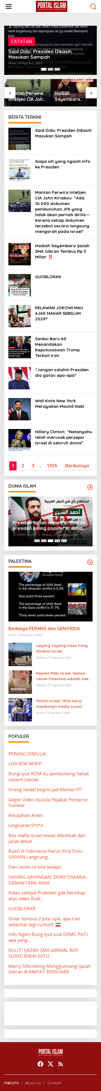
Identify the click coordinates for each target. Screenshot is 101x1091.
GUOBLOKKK (68, 99)
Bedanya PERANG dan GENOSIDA (44, 628)
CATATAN (21, 41)
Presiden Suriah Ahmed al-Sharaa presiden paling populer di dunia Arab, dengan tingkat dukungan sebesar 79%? (49, 526)
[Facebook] (40, 1064)
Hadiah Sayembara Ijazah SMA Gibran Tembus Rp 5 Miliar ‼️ (24, 96)
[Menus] (8, 6)
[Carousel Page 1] (37, 540)
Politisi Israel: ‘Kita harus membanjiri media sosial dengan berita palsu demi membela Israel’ (60, 704)
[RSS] (60, 1064)
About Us (33, 1083)
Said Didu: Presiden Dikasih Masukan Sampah (40, 54)
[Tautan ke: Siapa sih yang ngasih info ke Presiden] (19, 169)
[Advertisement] (53, 1013)
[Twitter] (50, 1064)
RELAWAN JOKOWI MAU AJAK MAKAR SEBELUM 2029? (59, 313)
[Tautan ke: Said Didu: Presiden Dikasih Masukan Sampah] (19, 138)
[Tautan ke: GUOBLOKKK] (19, 285)
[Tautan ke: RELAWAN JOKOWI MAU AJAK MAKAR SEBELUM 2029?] (19, 316)
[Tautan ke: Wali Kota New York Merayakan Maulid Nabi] (19, 409)
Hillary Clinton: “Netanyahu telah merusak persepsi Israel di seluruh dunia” (63, 437)
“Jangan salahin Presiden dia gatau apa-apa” (62, 372)
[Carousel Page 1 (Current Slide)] (44, 69)
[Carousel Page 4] (57, 540)
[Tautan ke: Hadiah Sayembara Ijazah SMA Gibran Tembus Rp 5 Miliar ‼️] (19, 254)
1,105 (52, 465)
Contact (54, 1083)
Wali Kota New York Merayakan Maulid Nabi (59, 403)
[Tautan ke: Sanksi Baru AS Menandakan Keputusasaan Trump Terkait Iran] (19, 347)
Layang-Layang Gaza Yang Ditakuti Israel (62, 648)
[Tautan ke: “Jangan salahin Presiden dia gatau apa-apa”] (19, 378)
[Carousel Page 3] (57, 69)
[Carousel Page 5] (64, 540)
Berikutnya (77, 465)
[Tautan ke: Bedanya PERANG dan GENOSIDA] (50, 596)
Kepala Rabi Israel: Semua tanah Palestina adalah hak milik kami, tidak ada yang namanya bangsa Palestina (62, 676)
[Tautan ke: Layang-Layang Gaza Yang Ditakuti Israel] (20, 654)
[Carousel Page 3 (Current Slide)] (50, 540)
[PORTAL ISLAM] (51, 6)
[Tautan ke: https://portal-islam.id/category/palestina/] (90, 562)
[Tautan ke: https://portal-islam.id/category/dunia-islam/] (90, 487)
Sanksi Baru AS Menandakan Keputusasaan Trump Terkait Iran (57, 347)
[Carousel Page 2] (50, 69)
